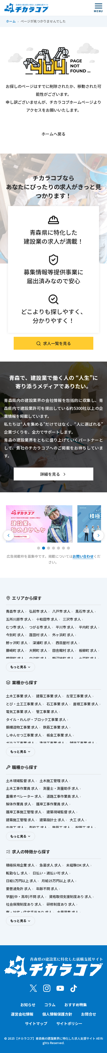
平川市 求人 (65, 627)
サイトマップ (36, 1023)
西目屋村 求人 (66, 642)
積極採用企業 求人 (20, 865)
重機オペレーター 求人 (24, 796)
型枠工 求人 (38, 827)
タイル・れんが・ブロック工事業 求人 (36, 719)
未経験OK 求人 (77, 865)
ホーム (11, 21)
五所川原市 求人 (18, 619)
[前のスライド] (8, 535)
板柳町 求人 (88, 650)
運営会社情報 (22, 1014)
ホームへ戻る (53, 134)
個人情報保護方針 (57, 1014)
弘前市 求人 (38, 611)
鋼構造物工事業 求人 (22, 727)
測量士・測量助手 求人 (61, 788)
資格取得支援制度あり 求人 (70, 896)
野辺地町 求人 (63, 658)
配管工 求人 (84, 827)
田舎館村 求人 (63, 650)
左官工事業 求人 (78, 696)
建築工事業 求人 (48, 696)
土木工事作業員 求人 (22, 788)
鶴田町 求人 (15, 658)
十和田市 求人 (47, 619)
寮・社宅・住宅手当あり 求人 (29, 912)
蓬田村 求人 (38, 634)
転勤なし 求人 (17, 873)
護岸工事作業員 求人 (52, 804)
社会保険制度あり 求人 (24, 904)
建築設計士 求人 (52, 819)
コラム (49, 1004)
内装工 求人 (15, 827)
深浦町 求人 (42, 642)
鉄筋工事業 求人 (55, 727)
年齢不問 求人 (47, 888)
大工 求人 (77, 819)
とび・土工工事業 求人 (24, 704)
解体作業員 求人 (18, 804)
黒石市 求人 (84, 611)
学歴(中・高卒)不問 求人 (25, 896)
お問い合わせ (83, 556)
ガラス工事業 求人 (20, 743)
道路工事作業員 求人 (63, 796)
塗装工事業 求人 (52, 743)
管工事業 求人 (47, 711)
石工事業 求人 (57, 704)
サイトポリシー (69, 1023)
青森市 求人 (15, 611)
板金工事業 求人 (59, 735)
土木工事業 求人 (18, 696)
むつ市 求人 (15, 627)
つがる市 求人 (40, 627)
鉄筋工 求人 (61, 827)
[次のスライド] (98, 535)
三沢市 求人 (72, 619)
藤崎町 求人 (15, 650)
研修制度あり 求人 (61, 904)
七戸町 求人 (88, 658)
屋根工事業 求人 (85, 704)
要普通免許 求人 (18, 888)
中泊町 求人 (38, 658)
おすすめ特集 (75, 1004)
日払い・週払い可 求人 (50, 873)
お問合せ (88, 1014)
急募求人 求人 (50, 865)
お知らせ (27, 1004)
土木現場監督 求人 (20, 780)
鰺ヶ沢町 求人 (17, 642)
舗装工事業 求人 (82, 743)
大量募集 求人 (68, 912)
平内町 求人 (88, 627)
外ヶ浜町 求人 (63, 634)
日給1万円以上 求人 (21, 880)
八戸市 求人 (61, 611)
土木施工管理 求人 (54, 780)
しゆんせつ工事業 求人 (24, 735)
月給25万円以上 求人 (58, 880)
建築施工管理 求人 (20, 819)
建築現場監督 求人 (61, 812)
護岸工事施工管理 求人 (24, 812)
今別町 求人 (15, 634)
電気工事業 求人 (18, 711)
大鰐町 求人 (38, 650)
